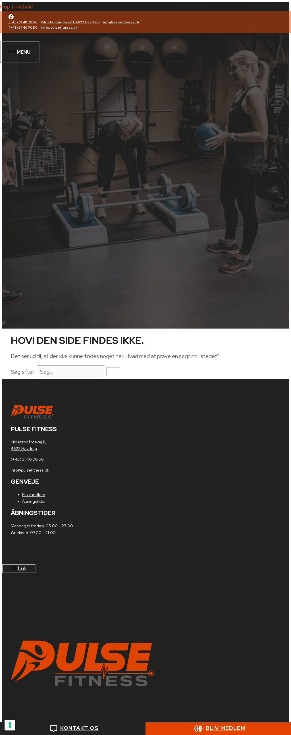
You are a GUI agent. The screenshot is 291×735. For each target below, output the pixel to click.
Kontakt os (79, 728)
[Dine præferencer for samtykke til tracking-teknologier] (10, 725)
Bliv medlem (33, 494)
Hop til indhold (16, 6)
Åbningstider (34, 501)
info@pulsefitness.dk (121, 22)
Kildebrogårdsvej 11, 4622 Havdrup (70, 22)
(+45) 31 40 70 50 (23, 22)
